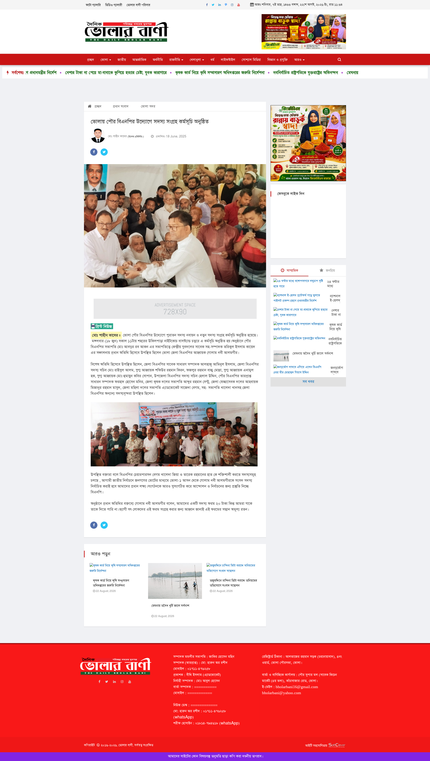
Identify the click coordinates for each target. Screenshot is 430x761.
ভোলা (104, 59)
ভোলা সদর (148, 106)
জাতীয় (122, 59)
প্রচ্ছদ (90, 59)
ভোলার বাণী (125, 745)
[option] (71, 73)
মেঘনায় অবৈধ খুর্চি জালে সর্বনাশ (331, 72)
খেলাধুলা (195, 59)
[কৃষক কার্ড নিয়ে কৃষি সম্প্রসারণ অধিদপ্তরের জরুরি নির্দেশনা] (301, 327)
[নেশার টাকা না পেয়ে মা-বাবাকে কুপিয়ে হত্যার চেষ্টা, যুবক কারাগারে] (302, 312)
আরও (297, 59)
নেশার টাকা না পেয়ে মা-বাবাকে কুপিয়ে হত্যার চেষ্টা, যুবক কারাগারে (75, 72)
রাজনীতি (174, 59)
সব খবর (308, 381)
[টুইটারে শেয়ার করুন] (104, 152)
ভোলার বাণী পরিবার (138, 5)
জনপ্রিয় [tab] (330, 270)
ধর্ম (212, 59)
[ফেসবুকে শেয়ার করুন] (93, 152)
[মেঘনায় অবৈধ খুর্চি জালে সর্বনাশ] (282, 355)
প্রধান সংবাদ (121, 106)
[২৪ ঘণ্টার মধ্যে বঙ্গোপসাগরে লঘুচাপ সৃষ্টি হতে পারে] (300, 283)
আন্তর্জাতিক (139, 59)
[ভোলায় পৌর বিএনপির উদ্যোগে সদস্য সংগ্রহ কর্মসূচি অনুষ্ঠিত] (175, 225)
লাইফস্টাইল (228, 59)
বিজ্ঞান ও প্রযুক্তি (277, 59)
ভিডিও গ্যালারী (113, 5)
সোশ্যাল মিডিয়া (251, 59)
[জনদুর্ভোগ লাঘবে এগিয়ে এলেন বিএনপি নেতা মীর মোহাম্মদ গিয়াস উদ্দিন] (302, 370)
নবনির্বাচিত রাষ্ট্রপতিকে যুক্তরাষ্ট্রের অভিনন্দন (264, 72)
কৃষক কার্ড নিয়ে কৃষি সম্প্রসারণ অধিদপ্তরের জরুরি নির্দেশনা (179, 72)
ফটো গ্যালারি (93, 5)
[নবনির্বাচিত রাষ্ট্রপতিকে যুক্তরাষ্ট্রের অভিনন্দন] (301, 339)
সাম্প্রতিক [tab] (292, 270)
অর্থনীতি (158, 59)
